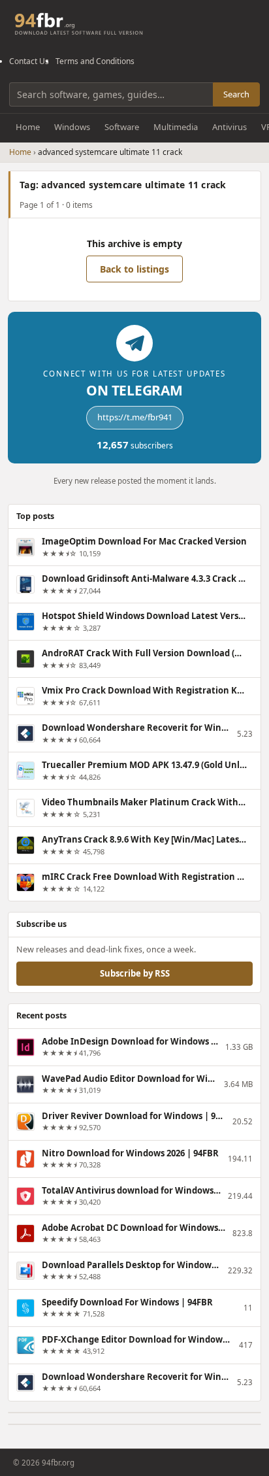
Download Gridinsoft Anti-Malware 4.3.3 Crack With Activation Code (144, 578)
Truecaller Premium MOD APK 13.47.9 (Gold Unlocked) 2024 (144, 765)
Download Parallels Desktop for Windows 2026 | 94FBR (132, 1265)
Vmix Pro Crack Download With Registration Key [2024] (144, 690)
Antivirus (229, 127)
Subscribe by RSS (135, 973)
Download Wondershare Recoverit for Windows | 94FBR (136, 727)
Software (121, 127)
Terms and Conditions (94, 61)
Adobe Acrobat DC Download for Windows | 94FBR (134, 1227)
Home (28, 127)
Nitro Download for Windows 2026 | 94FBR (130, 1153)
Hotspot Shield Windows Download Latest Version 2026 (144, 616)
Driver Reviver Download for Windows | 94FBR (134, 1116)
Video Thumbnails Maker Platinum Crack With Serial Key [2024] (144, 802)
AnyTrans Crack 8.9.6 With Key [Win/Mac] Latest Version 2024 (144, 839)
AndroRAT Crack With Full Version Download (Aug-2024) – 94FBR (144, 653)
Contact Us (29, 61)
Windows (72, 127)
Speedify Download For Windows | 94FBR (127, 1302)
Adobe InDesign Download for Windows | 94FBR (130, 1041)
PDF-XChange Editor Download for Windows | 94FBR (137, 1339)
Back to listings (134, 269)
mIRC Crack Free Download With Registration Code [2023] (144, 876)
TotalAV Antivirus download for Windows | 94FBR (132, 1190)
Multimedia (175, 127)
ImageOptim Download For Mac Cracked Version (144, 541)
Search (236, 94)
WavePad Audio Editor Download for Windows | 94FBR (130, 1078)
